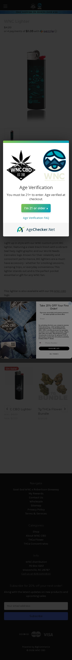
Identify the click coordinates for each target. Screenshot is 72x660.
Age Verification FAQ (36, 218)
